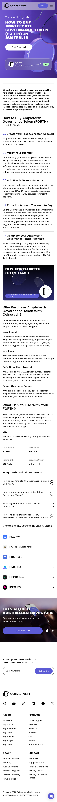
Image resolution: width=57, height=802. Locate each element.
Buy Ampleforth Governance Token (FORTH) (22, 296)
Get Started (19, 47)
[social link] (4, 703)
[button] (28, 482)
